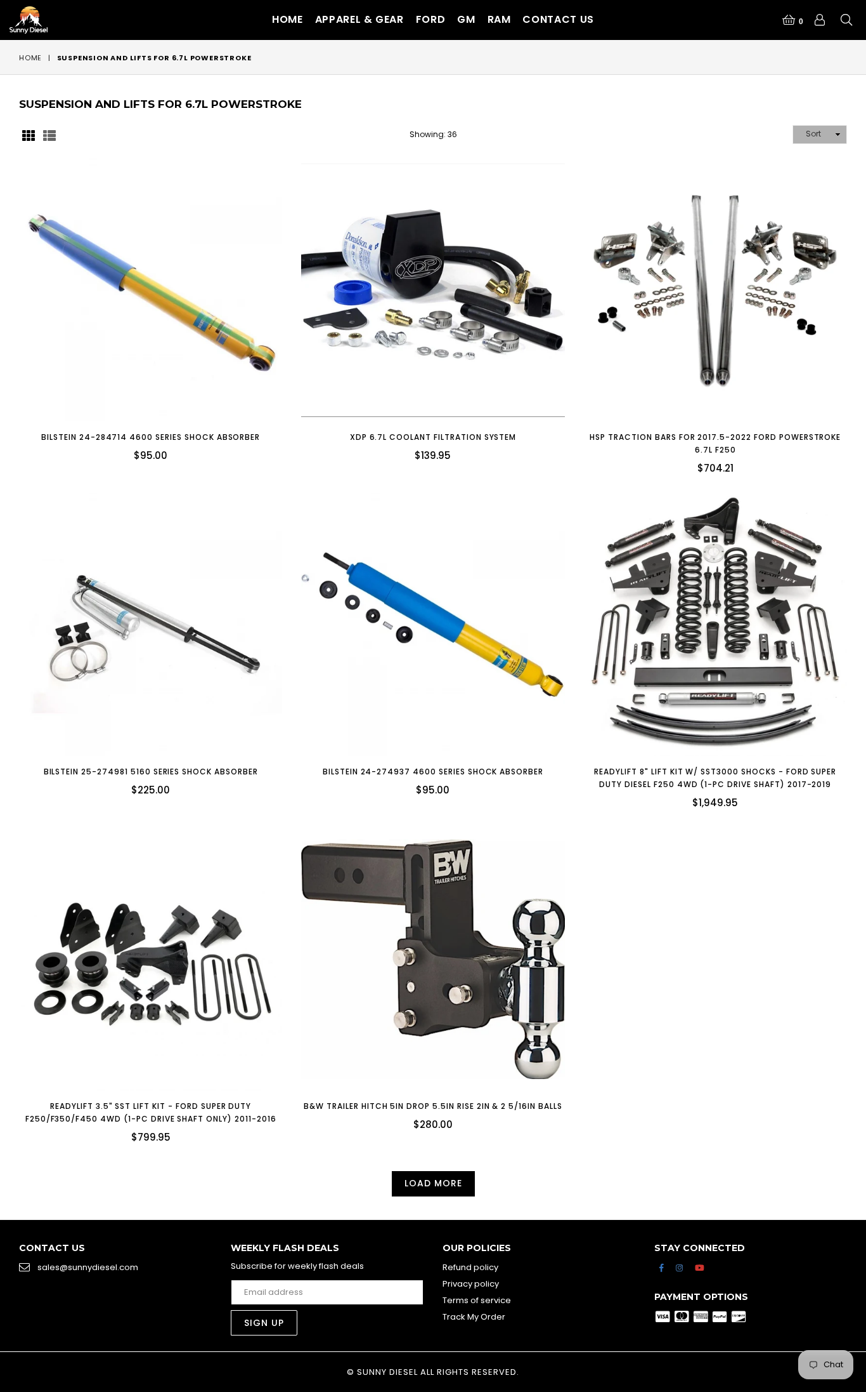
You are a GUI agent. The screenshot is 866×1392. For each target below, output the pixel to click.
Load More (433, 1183)
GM (466, 19)
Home (287, 19)
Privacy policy (471, 1284)
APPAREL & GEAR (359, 19)
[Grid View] (28, 134)
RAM (499, 19)
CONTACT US (557, 19)
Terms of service (477, 1300)
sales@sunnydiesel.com (87, 1267)
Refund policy (470, 1267)
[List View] (49, 134)
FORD (431, 19)
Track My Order (474, 1317)
